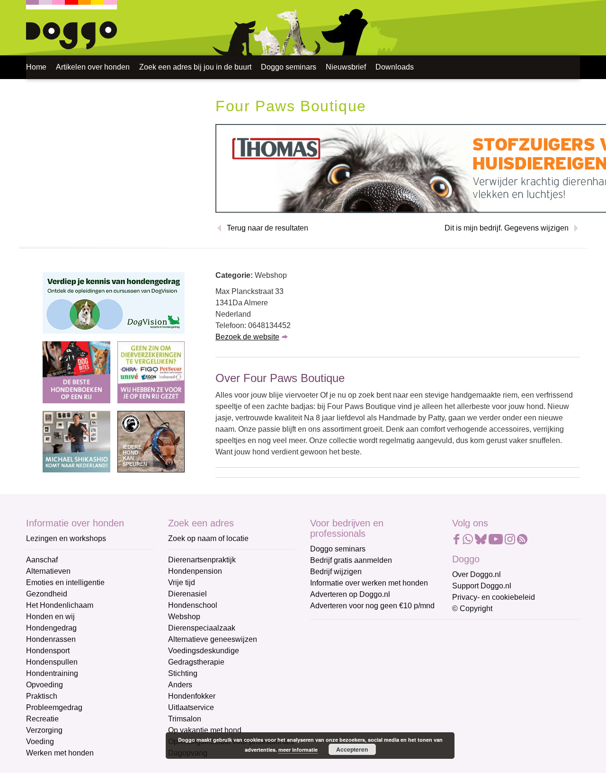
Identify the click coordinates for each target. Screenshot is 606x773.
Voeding (40, 741)
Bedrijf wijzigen (336, 572)
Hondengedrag (51, 628)
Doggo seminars (288, 67)
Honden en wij (50, 617)
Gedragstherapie (196, 662)
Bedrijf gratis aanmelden (351, 560)
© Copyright (472, 608)
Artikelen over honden (93, 67)
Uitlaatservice (191, 707)
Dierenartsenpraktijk (202, 560)
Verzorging (44, 730)
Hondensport (48, 651)
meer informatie (298, 749)
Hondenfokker (191, 696)
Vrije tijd (181, 582)
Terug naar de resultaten (267, 228)
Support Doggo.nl (481, 586)
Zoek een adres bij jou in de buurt (195, 67)
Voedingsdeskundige (203, 651)
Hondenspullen (52, 662)
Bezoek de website (247, 337)
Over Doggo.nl (476, 574)
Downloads (394, 67)
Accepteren (352, 749)
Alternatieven (48, 571)
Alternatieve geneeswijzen (212, 639)
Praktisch (41, 696)
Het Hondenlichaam (59, 605)
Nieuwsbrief (346, 67)
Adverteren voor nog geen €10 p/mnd (372, 606)
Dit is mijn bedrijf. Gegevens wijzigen (507, 228)
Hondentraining (52, 673)
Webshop (184, 617)
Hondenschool (192, 605)
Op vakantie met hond (204, 730)
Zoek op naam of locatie (208, 538)
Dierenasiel (187, 594)
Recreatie (42, 719)
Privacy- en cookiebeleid (493, 597)
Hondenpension (195, 571)
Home (36, 67)
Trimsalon (184, 719)
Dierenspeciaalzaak (201, 628)
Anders (180, 685)
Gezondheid (46, 594)
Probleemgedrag (54, 707)
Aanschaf (42, 560)
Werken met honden (60, 753)
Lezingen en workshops (66, 538)
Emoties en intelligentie (65, 582)
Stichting (182, 673)
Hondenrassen (51, 639)
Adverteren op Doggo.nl (350, 594)
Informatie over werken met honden (369, 583)
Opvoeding (44, 685)
